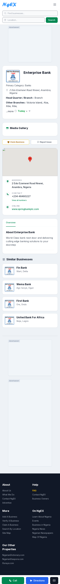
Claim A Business (10, 525)
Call (15, 580)
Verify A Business (10, 520)
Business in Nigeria (41, 525)
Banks (28, 85)
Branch (39, 97)
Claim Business (17, 142)
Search (51, 20)
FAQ (34, 490)
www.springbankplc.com (25, 209)
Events (35, 520)
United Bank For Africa (30, 317)
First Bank (22, 300)
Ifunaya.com (8, 563)
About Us (6, 490)
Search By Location (11, 529)
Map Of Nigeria (39, 537)
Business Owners (40, 498)
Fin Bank (21, 267)
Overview (11, 222)
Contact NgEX (9, 498)
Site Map (6, 533)
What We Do (8, 494)
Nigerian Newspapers (42, 533)
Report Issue (46, 142)
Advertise (7, 502)
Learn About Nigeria (41, 516)
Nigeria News (38, 529)
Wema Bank (23, 284)
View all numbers (19, 200)
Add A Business (9, 516)
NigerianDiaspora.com (12, 559)
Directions (39, 580)
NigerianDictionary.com (13, 555)
